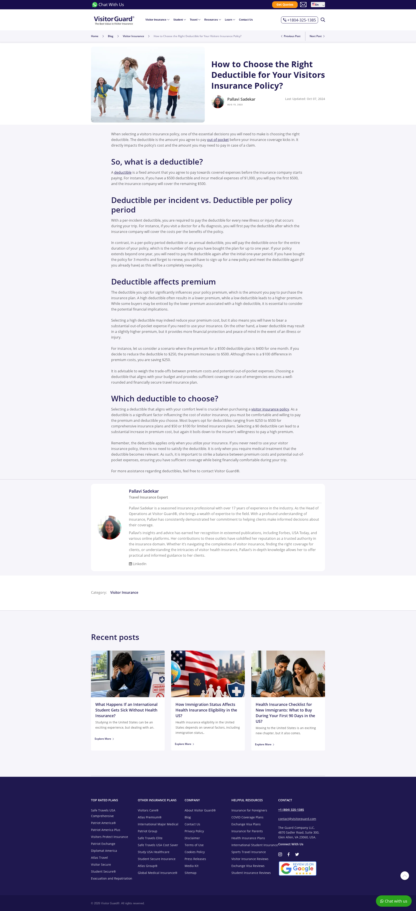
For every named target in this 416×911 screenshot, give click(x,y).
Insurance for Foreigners (249, 810)
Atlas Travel (99, 857)
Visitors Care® (148, 810)
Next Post (316, 36)
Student (178, 19)
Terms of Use (194, 845)
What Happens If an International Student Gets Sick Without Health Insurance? (126, 710)
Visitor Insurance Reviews (249, 859)
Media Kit (191, 866)
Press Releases (195, 859)
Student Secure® (103, 871)
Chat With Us (111, 4)
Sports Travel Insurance (248, 852)
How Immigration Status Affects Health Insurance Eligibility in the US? (206, 710)
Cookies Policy (195, 852)
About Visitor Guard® (200, 810)
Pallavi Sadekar (241, 99)
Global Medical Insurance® (157, 873)
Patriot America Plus (105, 830)
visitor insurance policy (270, 409)
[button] (318, 4)
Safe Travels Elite (150, 838)
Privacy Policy (194, 831)
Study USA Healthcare (153, 852)
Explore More (103, 739)
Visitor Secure (101, 864)
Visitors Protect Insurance (109, 837)
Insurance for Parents (247, 831)
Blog (188, 817)
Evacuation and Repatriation (111, 878)
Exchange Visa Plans (246, 824)
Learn (228, 19)
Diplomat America (104, 851)
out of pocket (218, 139)
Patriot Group (147, 831)
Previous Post (292, 36)
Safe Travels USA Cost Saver (158, 845)
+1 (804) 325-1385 (291, 810)
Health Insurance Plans (248, 838)
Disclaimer (192, 838)
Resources (211, 19)
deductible (123, 172)
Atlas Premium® (150, 817)
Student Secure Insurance (157, 859)
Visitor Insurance (155, 19)
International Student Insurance (254, 845)
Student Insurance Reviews (251, 873)
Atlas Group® (148, 866)
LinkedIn (139, 563)
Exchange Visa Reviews (248, 866)
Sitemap (191, 873)
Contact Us (246, 19)
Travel (193, 19)
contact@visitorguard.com (297, 819)
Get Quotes (284, 4)
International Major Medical (158, 824)
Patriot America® (103, 823)
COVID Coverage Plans (247, 817)
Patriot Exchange (103, 844)
